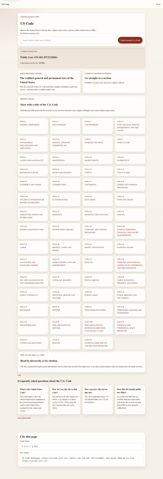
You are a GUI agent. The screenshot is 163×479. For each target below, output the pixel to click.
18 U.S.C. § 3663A (111, 82)
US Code (5, 4)
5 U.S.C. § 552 (97, 82)
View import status (24, 418)
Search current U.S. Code (130, 40)
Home (158, 4)
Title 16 (121, 82)
